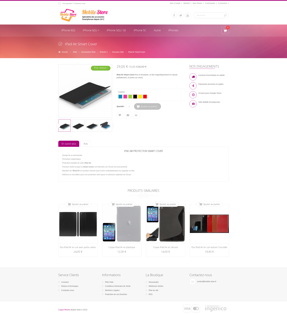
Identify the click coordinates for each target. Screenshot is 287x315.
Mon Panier (197, 3)
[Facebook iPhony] (174, 15)
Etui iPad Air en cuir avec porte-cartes (78, 247)
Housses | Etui (118, 52)
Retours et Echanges (69, 286)
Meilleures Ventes (156, 286)
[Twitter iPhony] (181, 15)
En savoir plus (68, 143)
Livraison (65, 282)
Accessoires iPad (88, 52)
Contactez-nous (67, 290)
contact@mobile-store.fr (206, 281)
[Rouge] (145, 96)
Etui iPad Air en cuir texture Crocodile (209, 247)
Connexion (222, 3)
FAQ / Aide (109, 282)
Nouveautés (154, 282)
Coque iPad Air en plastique (121, 247)
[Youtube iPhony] (188, 15)
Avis (86, 143)
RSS (150, 294)
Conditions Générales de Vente (117, 286)
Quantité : (121, 106)
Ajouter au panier (80, 204)
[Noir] (135, 96)
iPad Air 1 (104, 52)
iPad (75, 52)
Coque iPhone (64, 310)
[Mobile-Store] (85, 15)
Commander (210, 3)
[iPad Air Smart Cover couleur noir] (64, 125)
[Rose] (125, 96)
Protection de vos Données (116, 294)
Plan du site (153, 290)
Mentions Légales (112, 290)
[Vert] (130, 96)
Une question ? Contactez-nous (74, 3)
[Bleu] (120, 96)
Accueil (65, 52)
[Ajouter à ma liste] (120, 115)
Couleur (121, 92)
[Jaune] (140, 96)
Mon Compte (175, 3)
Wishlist (186, 3)
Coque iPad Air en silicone (165, 247)
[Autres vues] (58, 126)
